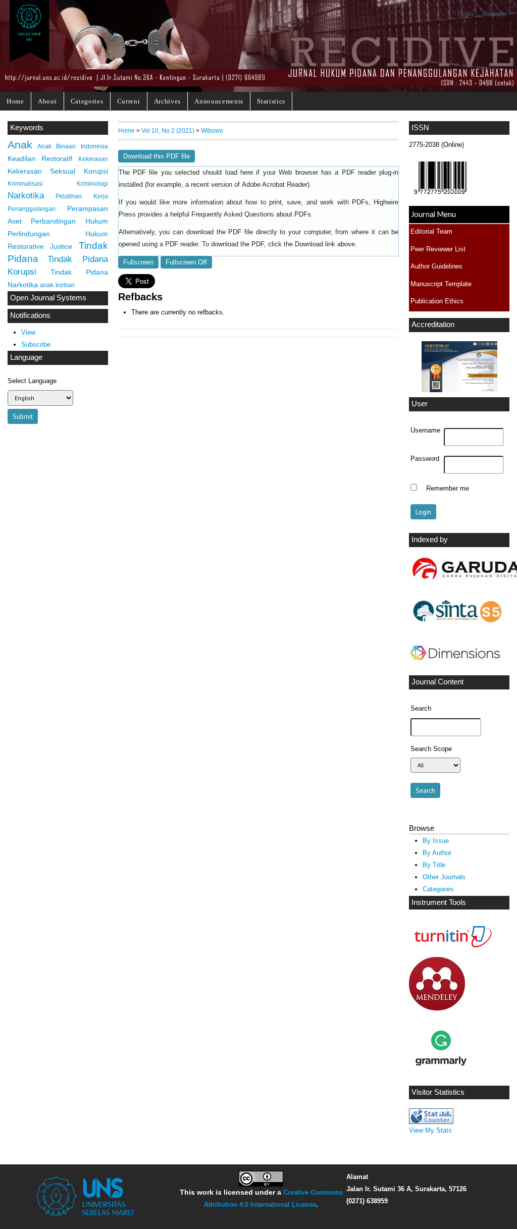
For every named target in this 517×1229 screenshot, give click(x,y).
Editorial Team (431, 231)
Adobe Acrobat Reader (274, 184)
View (28, 332)
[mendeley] (437, 1008)
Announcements (218, 101)
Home (15, 101)
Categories (87, 101)
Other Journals (444, 877)
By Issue (436, 840)
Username (425, 430)
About (47, 101)
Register (495, 14)
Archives (167, 101)
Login (465, 14)
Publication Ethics (436, 301)
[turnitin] (450, 949)
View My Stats (430, 1130)
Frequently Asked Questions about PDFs (251, 214)
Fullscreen (138, 262)
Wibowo (212, 130)
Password (424, 458)
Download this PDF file (156, 156)
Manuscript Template (441, 284)
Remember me (447, 488)
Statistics (271, 101)
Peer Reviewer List (438, 249)
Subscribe (35, 344)
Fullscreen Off (186, 262)
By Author (437, 853)
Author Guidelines (436, 266)
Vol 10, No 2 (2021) (167, 130)
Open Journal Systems (48, 298)
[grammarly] (441, 1078)
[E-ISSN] (440, 196)
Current (128, 101)
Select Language (32, 381)
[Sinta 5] (456, 628)
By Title (434, 865)
